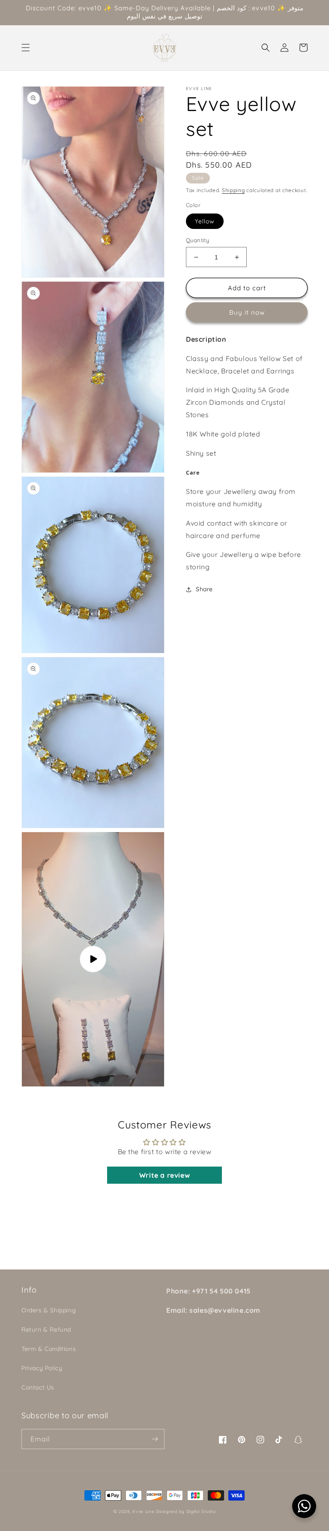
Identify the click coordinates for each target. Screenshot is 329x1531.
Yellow (205, 221)
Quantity (197, 240)
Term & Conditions (48, 1349)
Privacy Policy (41, 1368)
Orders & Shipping (48, 1310)
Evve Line (143, 1511)
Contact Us (37, 1387)
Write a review (164, 1175)
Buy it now (247, 312)
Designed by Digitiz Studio (185, 1511)
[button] (25, 47)
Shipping (233, 190)
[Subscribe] (154, 1439)
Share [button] (204, 589)
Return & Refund (46, 1329)
